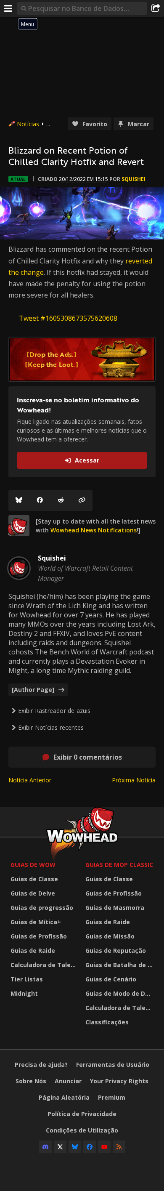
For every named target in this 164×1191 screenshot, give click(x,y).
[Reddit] (60, 500)
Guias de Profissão (39, 936)
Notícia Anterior (29, 780)
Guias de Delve (33, 893)
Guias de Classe (34, 879)
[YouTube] (104, 1146)
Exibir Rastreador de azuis (54, 711)
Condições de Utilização (82, 1130)
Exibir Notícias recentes (51, 727)
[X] (60, 1146)
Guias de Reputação (115, 950)
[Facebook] (39, 500)
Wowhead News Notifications (93, 530)
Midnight (24, 993)
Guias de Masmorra (114, 908)
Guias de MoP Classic (119, 865)
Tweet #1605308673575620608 (68, 318)
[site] (18, 525)
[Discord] (45, 1146)
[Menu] (8, 8)
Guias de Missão (110, 936)
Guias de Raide (33, 950)
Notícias (28, 124)
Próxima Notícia (134, 780)
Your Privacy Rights (119, 1081)
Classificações (107, 1022)
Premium (111, 1097)
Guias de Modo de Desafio (120, 993)
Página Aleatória (64, 1097)
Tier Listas (27, 979)
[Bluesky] (18, 500)
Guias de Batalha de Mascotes (120, 965)
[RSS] (119, 1146)
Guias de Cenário (110, 979)
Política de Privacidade (82, 1114)
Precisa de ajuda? (41, 1065)
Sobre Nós (31, 1081)
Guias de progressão (42, 908)
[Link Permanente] (82, 500)
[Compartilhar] (155, 8)
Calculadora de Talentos (46, 965)
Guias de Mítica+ (36, 922)
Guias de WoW (33, 865)
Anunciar (68, 1081)
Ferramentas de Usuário (112, 1065)
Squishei (133, 179)
